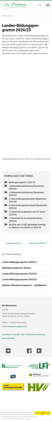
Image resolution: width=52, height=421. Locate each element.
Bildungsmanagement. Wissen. (17, 268)
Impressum (6, 334)
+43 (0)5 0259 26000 (17, 322)
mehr (11, 419)
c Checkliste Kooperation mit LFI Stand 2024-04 (27, 213)
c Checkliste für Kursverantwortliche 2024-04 (25, 219)
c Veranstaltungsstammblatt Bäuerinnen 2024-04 (28, 206)
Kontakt (16, 334)
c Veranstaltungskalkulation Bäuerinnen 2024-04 (27, 200)
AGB (23, 334)
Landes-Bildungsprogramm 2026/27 (19, 262)
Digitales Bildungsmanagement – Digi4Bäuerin (24, 285)
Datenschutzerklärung (35, 334)
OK (43, 413)
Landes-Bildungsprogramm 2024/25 (19, 279)
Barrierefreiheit (8, 338)
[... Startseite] (13, 5)
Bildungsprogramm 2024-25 (22, 182)
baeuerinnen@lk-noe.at (17, 326)
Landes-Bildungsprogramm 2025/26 (19, 273)
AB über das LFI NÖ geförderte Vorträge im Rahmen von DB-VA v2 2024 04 (27, 226)
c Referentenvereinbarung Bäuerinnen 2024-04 (26, 187)
